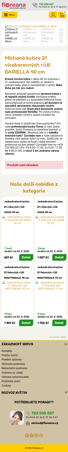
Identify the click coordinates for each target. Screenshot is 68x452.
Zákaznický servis (17, 344)
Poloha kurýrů (10, 355)
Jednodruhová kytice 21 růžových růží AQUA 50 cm (50, 207)
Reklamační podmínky (15, 368)
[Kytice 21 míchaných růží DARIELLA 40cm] (34, 26)
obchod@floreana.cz (44, 423)
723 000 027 (46, 4)
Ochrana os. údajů (12, 372)
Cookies (6, 385)
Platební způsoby (12, 359)
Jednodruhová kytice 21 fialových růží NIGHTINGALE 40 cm (17, 272)
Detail (26, 257)
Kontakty (7, 351)
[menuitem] (13, 35)
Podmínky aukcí (11, 381)
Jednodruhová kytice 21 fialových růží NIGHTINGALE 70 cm (50, 272)
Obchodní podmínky (13, 364)
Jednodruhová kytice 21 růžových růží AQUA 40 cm (17, 207)
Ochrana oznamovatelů (15, 376)
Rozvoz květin (14, 393)
